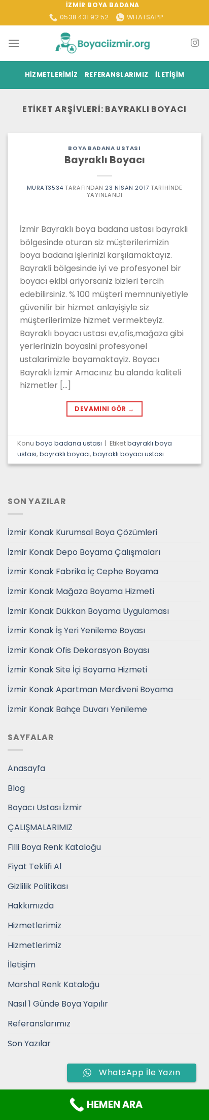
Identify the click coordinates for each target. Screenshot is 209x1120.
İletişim (169, 74)
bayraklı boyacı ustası (128, 454)
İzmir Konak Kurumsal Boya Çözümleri (82, 532)
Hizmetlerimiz (51, 74)
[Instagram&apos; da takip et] (195, 43)
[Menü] (14, 43)
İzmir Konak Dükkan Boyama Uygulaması (88, 611)
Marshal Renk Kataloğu (53, 984)
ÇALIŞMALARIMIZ (40, 827)
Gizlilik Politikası (38, 886)
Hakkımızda (31, 905)
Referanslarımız (116, 74)
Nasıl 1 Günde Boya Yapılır (58, 1004)
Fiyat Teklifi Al (34, 866)
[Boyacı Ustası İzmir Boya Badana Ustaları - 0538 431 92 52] (104, 43)
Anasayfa (26, 768)
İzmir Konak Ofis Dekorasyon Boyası (78, 650)
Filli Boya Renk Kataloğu (54, 847)
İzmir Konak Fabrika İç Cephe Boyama (83, 571)
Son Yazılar (29, 1043)
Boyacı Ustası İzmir (45, 807)
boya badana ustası (104, 148)
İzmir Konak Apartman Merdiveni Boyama (90, 689)
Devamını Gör (104, 408)
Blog (16, 788)
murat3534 (45, 188)
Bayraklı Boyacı (104, 160)
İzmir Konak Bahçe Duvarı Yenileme (77, 709)
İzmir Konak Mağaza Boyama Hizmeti (81, 591)
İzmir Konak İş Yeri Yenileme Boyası (76, 630)
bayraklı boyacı (65, 454)
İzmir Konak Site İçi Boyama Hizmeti (77, 669)
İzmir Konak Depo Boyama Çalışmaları (84, 552)
